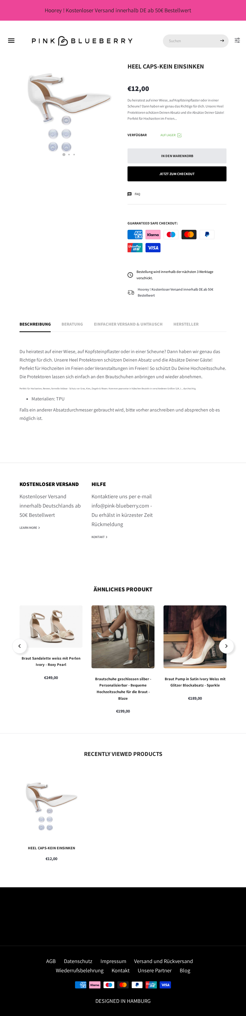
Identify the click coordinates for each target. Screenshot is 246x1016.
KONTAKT (98, 537)
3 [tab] (74, 154)
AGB (51, 961)
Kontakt (121, 970)
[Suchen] (222, 41)
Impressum (113, 961)
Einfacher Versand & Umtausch (128, 324)
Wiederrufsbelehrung (80, 970)
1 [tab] (63, 154)
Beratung (72, 324)
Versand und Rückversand (163, 961)
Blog (185, 970)
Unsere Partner (155, 970)
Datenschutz (78, 961)
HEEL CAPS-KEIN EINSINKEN (51, 848)
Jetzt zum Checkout (177, 173)
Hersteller (186, 324)
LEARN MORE (29, 528)
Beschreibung (35, 324)
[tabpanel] (69, 112)
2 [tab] (69, 154)
